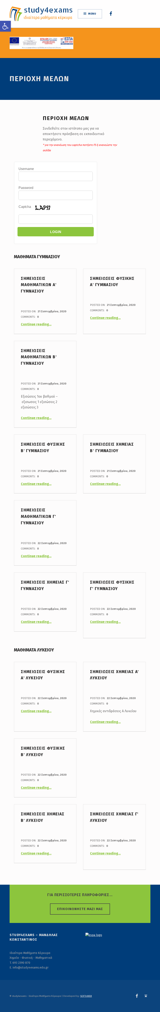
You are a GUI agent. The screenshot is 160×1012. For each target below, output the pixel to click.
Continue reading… (36, 324)
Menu (92, 13)
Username (26, 169)
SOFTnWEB (86, 996)
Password (26, 188)
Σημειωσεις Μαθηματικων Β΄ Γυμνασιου (39, 357)
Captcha (25, 206)
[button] (5, 26)
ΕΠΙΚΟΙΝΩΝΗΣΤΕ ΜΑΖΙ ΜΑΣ (80, 909)
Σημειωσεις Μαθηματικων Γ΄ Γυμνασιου (38, 516)
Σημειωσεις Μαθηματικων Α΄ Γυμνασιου (38, 285)
